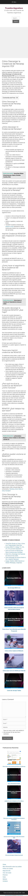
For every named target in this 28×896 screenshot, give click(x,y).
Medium (5, 879)
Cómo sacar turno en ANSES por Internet (14, 670)
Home (4, 864)
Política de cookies (8, 868)
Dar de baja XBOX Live (14, 587)
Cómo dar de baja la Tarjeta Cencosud (14, 855)
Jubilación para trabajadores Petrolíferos (14, 801)
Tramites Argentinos (14, 8)
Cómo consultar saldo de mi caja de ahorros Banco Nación (14, 608)
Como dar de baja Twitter (14, 690)
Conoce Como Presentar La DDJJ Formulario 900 (14, 837)
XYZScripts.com (20, 895)
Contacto (5, 881)
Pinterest (5, 875)
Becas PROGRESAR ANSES (14, 783)
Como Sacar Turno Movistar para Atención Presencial (14, 630)
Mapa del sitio (6, 870)
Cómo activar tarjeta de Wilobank (14, 650)
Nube (4, 877)
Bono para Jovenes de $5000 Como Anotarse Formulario (14, 819)
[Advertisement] (14, 42)
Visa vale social (7, 872)
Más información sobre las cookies (12, 866)
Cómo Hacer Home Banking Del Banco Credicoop (14, 766)
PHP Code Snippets (8, 895)
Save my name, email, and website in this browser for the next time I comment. (14, 732)
